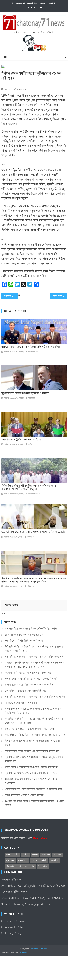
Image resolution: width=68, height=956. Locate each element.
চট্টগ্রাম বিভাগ (23, 860)
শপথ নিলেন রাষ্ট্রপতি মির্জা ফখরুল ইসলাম (22, 439)
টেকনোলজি (10, 866)
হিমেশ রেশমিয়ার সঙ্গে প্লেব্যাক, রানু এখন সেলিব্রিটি (60, 296)
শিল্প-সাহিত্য (42, 866)
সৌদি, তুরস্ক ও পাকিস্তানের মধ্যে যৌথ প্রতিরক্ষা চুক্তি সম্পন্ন (31, 767)
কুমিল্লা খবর (30, 586)
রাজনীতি (25, 854)
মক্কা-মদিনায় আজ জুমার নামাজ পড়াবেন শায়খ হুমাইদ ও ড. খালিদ (35, 696)
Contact (52, 3)
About (42, 3)
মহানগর (34, 860)
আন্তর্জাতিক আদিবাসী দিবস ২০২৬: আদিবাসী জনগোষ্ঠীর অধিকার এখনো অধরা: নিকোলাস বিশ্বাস (34, 721)
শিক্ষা (32, 866)
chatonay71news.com (39, 949)
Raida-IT (23, 952)
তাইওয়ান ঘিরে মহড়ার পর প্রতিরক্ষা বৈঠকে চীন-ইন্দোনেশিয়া (30, 347)
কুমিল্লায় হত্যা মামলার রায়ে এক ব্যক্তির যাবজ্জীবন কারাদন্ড (31, 773)
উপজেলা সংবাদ (33, 494)
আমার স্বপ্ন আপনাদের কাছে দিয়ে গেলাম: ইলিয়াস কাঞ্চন (30, 729)
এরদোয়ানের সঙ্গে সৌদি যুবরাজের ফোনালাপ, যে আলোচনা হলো (33, 789)
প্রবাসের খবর (22, 866)
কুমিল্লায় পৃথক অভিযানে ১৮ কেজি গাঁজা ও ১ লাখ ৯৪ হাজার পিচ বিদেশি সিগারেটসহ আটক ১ (34, 711)
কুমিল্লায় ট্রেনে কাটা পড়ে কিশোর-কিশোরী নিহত (12, 296)
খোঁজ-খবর (57, 854)
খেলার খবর (46, 854)
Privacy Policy (13, 933)
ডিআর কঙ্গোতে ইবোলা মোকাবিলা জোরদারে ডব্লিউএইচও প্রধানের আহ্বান (34, 743)
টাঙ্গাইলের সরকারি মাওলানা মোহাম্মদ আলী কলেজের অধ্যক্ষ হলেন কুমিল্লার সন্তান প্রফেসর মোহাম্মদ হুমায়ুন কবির (33, 580)
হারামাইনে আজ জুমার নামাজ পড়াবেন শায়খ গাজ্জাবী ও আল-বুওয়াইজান (32, 781)
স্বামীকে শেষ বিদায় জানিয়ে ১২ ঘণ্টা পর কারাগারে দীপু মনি (31, 679)
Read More (40, 838)
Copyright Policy (15, 927)
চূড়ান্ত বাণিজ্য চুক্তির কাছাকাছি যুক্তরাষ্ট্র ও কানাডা (25, 393)
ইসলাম (29, 537)
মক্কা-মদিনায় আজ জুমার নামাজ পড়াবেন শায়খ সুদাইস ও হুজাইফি (33, 532)
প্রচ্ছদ (8, 854)
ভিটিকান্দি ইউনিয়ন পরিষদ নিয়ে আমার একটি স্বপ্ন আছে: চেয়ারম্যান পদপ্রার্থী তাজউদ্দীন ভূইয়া (29, 487)
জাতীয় (30, 444)
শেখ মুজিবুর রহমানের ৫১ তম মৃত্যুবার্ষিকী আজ (25, 690)
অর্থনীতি (43, 860)
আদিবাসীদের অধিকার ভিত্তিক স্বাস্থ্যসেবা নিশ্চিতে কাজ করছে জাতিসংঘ (35, 735)
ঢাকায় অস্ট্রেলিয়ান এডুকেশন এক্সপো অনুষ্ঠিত (24, 795)
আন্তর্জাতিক (31, 352)
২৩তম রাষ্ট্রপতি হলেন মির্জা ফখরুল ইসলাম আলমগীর (29, 685)
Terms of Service (15, 921)
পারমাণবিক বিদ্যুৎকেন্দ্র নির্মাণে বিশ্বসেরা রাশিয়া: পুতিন (29, 673)
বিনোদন (35, 854)
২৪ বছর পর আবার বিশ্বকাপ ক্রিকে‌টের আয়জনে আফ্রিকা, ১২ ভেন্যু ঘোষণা (34, 803)
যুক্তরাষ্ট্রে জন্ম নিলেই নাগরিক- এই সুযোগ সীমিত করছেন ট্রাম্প (32, 751)
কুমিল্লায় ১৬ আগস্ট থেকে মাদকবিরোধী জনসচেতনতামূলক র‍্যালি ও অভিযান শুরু (34, 759)
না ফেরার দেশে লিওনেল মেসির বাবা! (21, 703)
